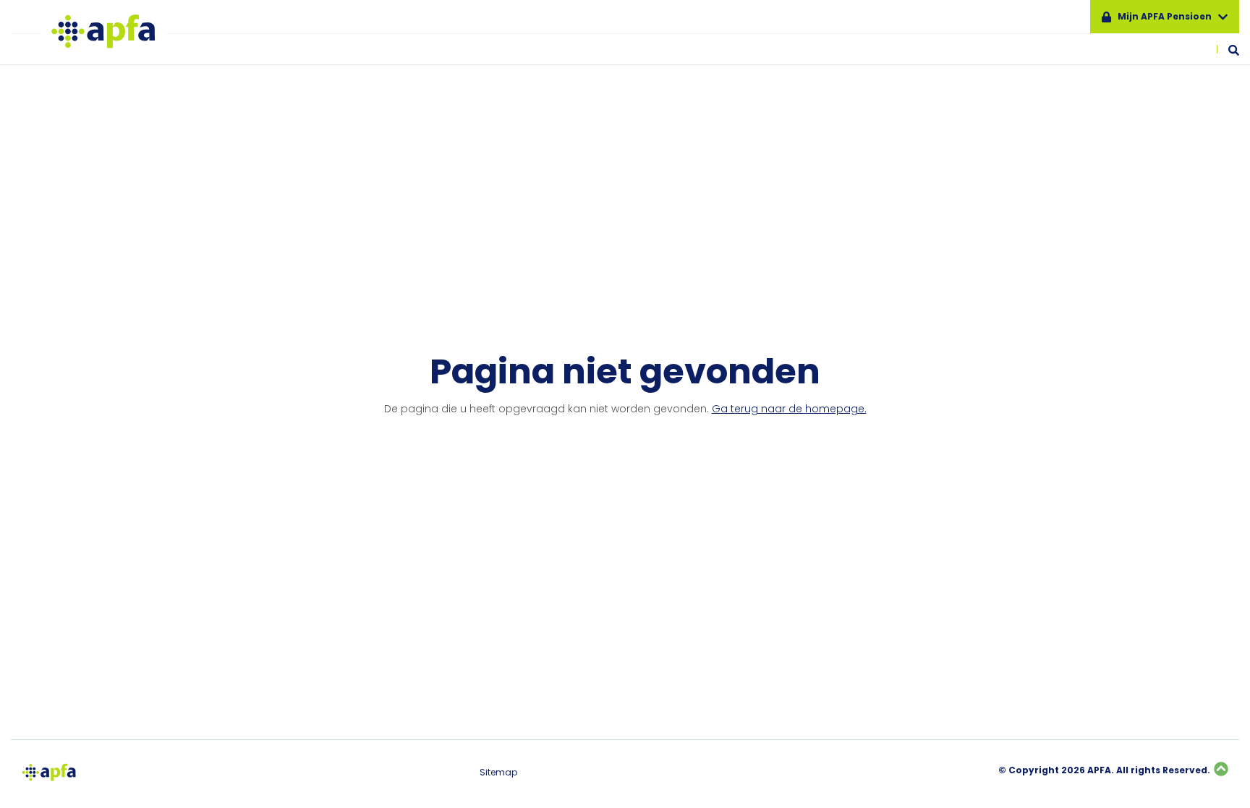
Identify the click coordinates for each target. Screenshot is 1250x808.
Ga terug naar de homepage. (789, 408)
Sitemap (498, 772)
